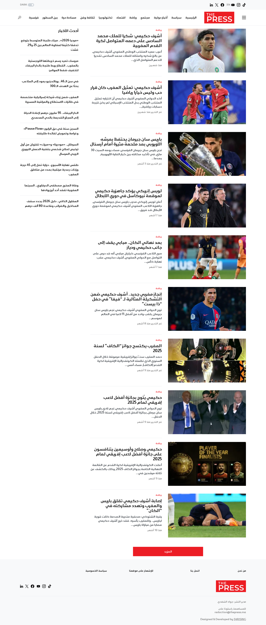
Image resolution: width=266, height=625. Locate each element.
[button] (27, 5)
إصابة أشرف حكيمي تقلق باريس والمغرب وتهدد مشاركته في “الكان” (131, 505)
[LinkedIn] (211, 5)
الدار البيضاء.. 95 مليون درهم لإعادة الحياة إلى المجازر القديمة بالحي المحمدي (51, 115)
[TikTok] (244, 5)
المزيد (168, 551)
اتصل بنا (195, 571)
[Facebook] (222, 5)
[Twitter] (216, 5)
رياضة (159, 30)
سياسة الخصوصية (96, 571)
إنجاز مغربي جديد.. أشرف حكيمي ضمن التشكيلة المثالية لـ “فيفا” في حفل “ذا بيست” (126, 299)
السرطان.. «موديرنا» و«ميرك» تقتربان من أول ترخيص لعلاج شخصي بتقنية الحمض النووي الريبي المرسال (49, 149)
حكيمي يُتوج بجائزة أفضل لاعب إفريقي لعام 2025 (132, 400)
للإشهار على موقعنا (141, 571)
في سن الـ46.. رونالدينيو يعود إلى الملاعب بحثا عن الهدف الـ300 (50, 83)
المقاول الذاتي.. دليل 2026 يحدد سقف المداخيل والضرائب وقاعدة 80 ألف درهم (51, 203)
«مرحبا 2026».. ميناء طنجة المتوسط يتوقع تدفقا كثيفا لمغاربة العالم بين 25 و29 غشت (49, 45)
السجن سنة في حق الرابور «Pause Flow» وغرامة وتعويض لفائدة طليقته (51, 131)
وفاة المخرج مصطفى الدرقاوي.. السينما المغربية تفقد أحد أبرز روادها (51, 187)
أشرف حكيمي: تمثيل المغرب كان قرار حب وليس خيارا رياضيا (126, 90)
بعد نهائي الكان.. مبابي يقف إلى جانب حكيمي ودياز (130, 245)
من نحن (242, 571)
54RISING (240, 619)
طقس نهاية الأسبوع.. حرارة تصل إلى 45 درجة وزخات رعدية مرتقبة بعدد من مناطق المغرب (49, 170)
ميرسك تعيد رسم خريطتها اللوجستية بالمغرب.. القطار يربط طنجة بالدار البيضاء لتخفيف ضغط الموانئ (51, 65)
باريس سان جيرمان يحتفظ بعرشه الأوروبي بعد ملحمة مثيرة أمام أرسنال (126, 142)
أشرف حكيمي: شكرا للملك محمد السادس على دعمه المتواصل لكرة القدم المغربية (129, 41)
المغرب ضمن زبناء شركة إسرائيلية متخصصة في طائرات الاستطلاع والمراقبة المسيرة (49, 99)
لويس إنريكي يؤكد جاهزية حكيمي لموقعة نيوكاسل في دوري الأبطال (128, 193)
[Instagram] (238, 5)
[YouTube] (38, 586)
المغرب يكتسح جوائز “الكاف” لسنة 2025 (128, 348)
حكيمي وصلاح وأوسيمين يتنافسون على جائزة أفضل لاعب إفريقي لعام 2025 (128, 454)
